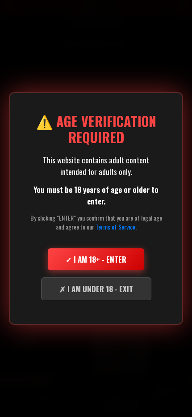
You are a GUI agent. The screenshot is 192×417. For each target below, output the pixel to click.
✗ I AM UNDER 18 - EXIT (96, 288)
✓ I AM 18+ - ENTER (96, 259)
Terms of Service (115, 226)
